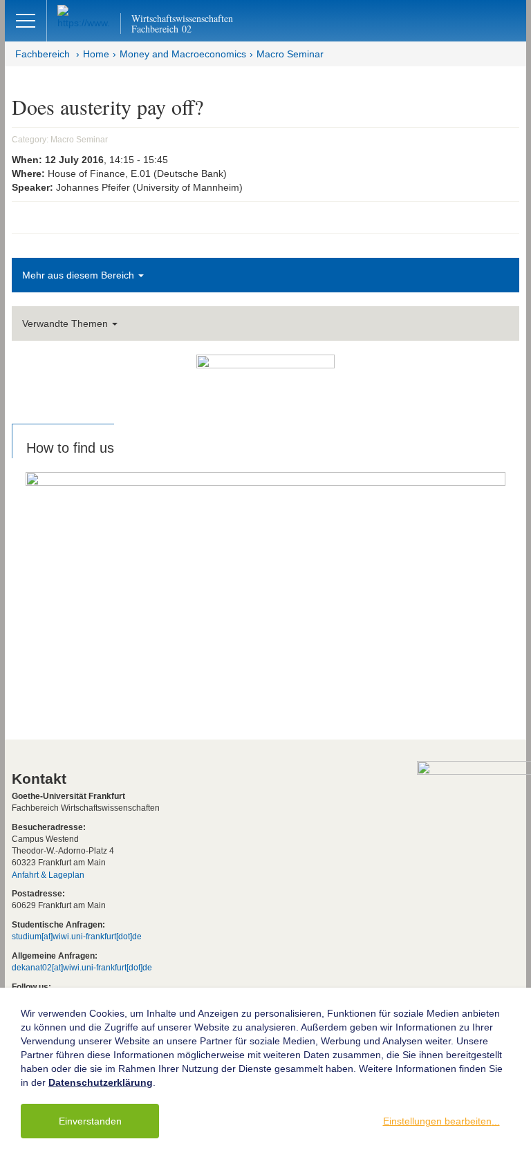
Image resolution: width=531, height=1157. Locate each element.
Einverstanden (90, 1121)
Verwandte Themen (66, 323)
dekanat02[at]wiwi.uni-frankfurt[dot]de (82, 967)
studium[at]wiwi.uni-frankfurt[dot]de (77, 936)
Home (96, 53)
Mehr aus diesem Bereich (79, 275)
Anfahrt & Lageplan (48, 875)
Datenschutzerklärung (100, 1082)
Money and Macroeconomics (183, 53)
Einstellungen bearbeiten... (441, 1121)
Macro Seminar (290, 53)
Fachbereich (42, 53)
